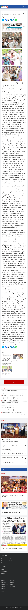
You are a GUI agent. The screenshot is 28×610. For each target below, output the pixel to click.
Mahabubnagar (4, 584)
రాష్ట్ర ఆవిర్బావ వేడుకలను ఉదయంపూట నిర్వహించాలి (12, 454)
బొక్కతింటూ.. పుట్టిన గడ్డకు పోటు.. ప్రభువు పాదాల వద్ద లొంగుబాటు (12, 458)
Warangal (3, 580)
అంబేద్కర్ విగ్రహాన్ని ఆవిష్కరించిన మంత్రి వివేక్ (10, 441)
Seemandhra (4, 562)
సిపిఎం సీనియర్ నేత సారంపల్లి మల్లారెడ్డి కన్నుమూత (12, 395)
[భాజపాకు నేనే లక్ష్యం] (7, 369)
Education (11, 560)
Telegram (3, 601)
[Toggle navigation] (26, 7)
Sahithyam (11, 558)
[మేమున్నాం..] (18, 356)
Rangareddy (12, 586)
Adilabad (3, 586)
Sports (2, 560)
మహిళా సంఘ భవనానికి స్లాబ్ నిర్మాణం (10, 403)
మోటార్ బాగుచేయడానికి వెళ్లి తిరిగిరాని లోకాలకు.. (12, 410)
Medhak (11, 584)
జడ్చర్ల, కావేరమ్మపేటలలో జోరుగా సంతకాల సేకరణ (12, 412)
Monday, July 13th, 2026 (6, 439)
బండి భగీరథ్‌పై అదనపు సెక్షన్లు (8, 463)
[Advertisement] (14, 2)
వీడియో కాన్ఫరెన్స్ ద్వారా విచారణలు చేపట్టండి (11, 513)
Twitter (2, 599)
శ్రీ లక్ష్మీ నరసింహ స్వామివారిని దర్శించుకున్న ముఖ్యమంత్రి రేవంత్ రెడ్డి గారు (13, 496)
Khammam (3, 588)
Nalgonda (12, 580)
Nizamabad (12, 582)
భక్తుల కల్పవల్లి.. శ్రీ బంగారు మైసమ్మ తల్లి (10, 398)
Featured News (12, 562)
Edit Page (3, 569)
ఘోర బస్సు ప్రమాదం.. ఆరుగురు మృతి (9, 391)
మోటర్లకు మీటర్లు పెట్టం (7, 450)
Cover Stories (4, 571)
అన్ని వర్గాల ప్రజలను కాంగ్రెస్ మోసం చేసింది (10, 446)
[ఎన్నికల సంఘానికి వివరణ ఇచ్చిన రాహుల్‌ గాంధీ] (7, 359)
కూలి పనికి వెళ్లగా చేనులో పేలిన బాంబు (10, 400)
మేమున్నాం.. (15, 361)
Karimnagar (3, 582)
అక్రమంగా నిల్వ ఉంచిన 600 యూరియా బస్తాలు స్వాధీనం (13, 393)
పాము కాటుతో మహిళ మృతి (8, 408)
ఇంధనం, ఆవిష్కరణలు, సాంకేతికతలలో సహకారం (12, 549)
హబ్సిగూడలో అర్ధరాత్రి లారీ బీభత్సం (9, 405)
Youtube (3, 597)
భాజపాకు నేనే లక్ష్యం (6, 373)
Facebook (3, 595)
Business (3, 558)
